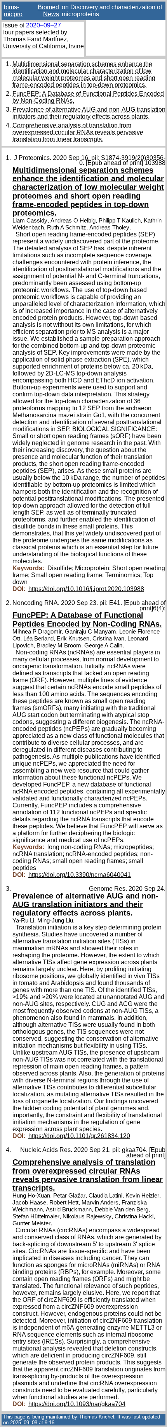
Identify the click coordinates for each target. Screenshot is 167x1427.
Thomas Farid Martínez (35, 39)
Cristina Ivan (108, 638)
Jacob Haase (29, 1202)
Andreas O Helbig (73, 220)
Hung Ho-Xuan (31, 1196)
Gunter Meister (31, 1223)
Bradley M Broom (59, 645)
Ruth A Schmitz (66, 227)
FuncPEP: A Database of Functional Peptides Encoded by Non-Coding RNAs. (87, 619)
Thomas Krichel (96, 1417)
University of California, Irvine (43, 46)
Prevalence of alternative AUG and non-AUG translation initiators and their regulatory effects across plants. (88, 113)
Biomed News (48, 10)
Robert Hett (63, 1202)
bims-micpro (13, 10)
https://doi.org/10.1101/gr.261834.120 (79, 1136)
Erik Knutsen (73, 638)
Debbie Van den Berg (121, 1209)
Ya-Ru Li (23, 920)
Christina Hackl (134, 1216)
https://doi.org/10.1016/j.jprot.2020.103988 (86, 589)
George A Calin (103, 645)
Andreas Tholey (109, 227)
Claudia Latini (105, 1196)
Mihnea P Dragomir (37, 632)
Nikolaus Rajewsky (87, 1216)
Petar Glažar (69, 1196)
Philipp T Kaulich (120, 220)
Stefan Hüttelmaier (35, 1216)
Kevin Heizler (142, 1196)
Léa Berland (38, 638)
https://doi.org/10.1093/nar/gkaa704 (76, 1404)
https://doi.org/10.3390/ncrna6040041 (79, 874)
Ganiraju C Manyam (90, 632)
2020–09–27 (43, 25)
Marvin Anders (100, 1202)
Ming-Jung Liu (55, 920)
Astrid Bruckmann (69, 1209)
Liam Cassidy (29, 220)
